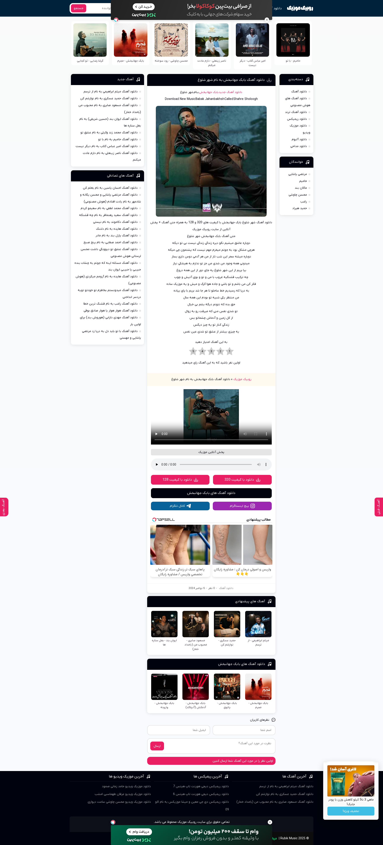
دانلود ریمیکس (297, 119)
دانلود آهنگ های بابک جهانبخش (211, 493)
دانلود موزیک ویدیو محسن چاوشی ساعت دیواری (119, 802)
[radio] (229, 351)
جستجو (78, 8)
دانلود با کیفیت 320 (239, 480)
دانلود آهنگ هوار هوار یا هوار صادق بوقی (111, 311)
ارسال (157, 746)
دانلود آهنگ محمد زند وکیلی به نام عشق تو (109, 132)
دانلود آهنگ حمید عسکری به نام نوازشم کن (109, 98)
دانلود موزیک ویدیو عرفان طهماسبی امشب (123, 794)
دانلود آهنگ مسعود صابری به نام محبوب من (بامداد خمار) (274, 802)
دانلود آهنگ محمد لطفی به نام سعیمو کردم (109, 208)
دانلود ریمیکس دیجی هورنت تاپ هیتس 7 (201, 786)
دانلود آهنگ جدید (230, 92)
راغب (303, 202)
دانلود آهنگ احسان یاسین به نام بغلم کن (110, 188)
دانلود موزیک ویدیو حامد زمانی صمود (126, 786)
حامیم (303, 181)
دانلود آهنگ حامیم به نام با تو (118, 139)
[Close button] (267, 19)
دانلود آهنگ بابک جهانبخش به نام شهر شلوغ (231, 80)
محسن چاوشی (298, 195)
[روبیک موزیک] (300, 8)
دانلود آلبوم (299, 139)
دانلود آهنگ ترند (296, 112)
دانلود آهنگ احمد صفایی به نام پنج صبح (111, 242)
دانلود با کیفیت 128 (177, 480)
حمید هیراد (299, 208)
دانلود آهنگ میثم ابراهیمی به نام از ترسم (111, 91)
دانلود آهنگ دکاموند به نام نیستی (115, 222)
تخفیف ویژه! (351, 811)
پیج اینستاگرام (239, 506)
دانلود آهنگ (273, 8)
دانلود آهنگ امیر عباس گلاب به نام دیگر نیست (107, 146)
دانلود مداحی (298, 146)
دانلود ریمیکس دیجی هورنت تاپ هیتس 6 (201, 794)
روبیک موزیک (242, 379)
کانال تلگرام (177, 506)
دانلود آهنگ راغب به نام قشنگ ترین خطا (110, 304)
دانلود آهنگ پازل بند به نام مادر (117, 235)
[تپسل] (116, 19)
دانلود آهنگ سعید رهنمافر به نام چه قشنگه (108, 215)
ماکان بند (301, 188)
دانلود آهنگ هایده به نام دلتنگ (117, 229)
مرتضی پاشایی (297, 174)
